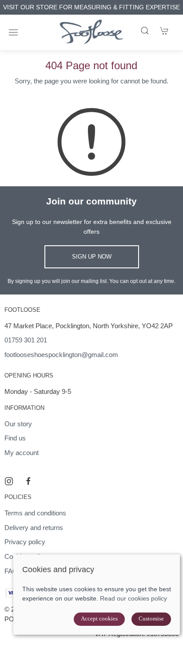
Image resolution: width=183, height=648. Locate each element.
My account (21, 452)
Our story (18, 424)
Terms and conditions (35, 513)
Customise (151, 618)
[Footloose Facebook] (28, 481)
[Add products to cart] (164, 30)
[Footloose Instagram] (8, 481)
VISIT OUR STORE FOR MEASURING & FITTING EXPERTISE (91, 7)
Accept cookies (99, 618)
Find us (15, 438)
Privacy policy (24, 542)
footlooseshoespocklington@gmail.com (61, 354)
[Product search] (145, 30)
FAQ (11, 571)
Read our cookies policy (133, 598)
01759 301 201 (25, 340)
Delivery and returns (33, 527)
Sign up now (91, 256)
